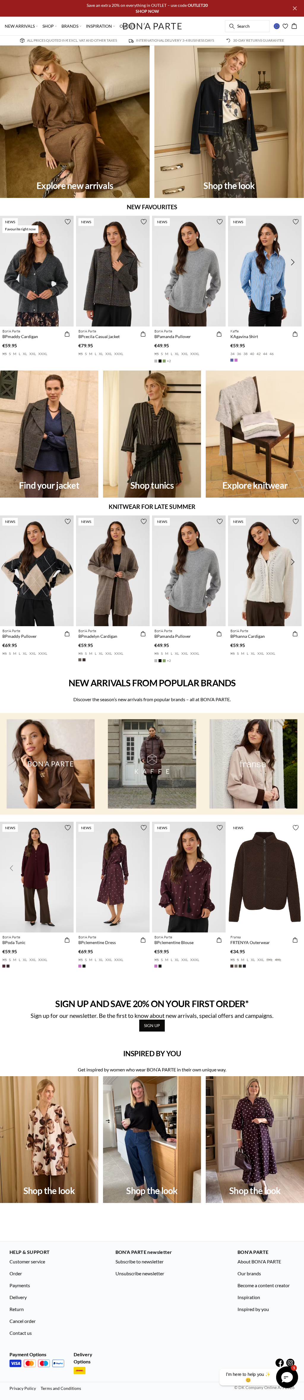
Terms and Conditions (61, 1388)
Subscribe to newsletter (139, 1261)
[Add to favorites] (67, 221)
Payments (20, 1285)
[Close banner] (294, 8)
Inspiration (249, 1297)
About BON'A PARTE (259, 1261)
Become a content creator (264, 1285)
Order (16, 1273)
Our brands (249, 1273)
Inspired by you (253, 1309)
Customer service (27, 1261)
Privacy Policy (23, 1388)
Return (17, 1309)
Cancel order (23, 1321)
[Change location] (276, 26)
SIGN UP (152, 1025)
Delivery (18, 1297)
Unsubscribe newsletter (139, 1273)
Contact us (21, 1333)
